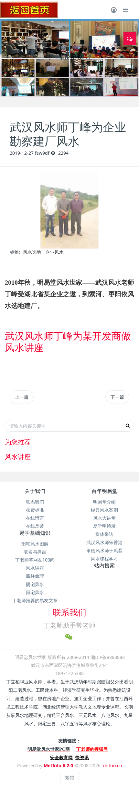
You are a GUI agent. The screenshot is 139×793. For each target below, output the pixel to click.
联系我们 (35, 502)
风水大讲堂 (104, 518)
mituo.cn (112, 765)
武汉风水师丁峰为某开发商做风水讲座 (68, 341)
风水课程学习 (104, 558)
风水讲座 (35, 568)
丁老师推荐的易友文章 (35, 600)
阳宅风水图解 (34, 544)
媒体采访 (104, 534)
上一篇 (21, 397)
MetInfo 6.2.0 (58, 765)
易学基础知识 (34, 532)
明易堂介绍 (104, 502)
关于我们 (35, 490)
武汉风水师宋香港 (104, 542)
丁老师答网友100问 (35, 560)
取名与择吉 (35, 552)
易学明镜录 (104, 526)
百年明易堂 (104, 490)
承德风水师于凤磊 (104, 550)
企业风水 (55, 252)
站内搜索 (104, 565)
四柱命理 (35, 576)
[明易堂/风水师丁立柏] (29, 9)
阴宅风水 (35, 584)
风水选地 (32, 252)
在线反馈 (35, 526)
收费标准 (35, 510)
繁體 (69, 777)
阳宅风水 (35, 592)
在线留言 (35, 518)
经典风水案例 (104, 510)
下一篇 (117, 397)
